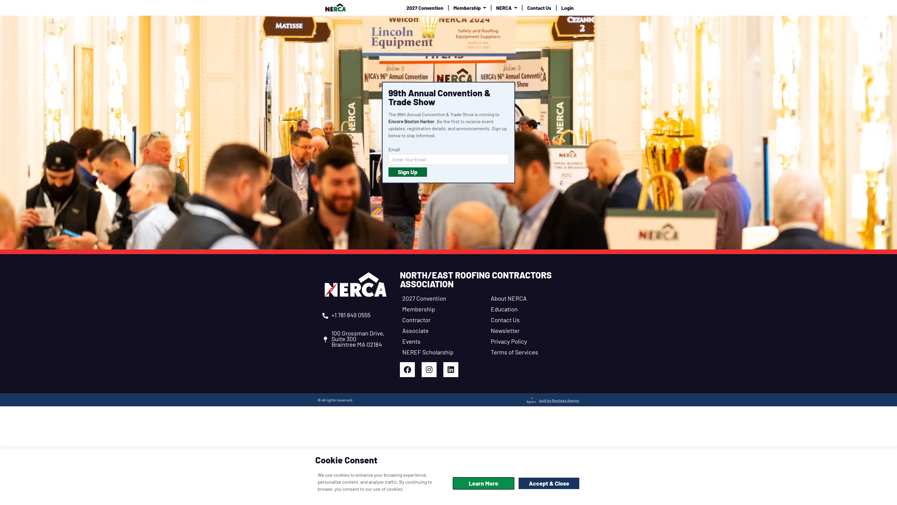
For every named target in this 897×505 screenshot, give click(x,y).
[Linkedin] (450, 369)
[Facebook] (407, 369)
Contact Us (539, 8)
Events (411, 341)
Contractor (416, 319)
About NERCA (509, 298)
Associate (415, 330)
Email (394, 149)
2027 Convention (424, 8)
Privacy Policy (509, 341)
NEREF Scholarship (427, 352)
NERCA (504, 8)
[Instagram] (429, 369)
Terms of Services (514, 352)
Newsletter (505, 330)
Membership (467, 8)
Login (567, 8)
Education (504, 309)
